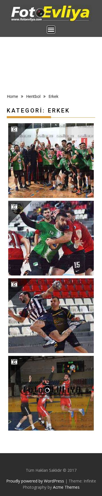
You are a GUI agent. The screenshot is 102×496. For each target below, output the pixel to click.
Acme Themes (66, 487)
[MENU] (51, 30)
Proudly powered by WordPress (35, 481)
